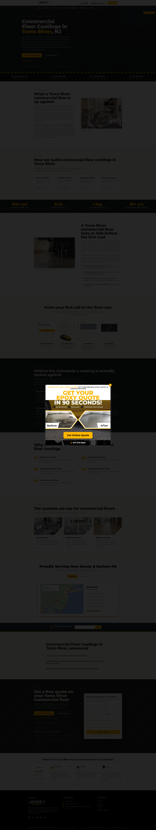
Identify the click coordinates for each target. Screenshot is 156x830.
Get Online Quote (78, 435)
